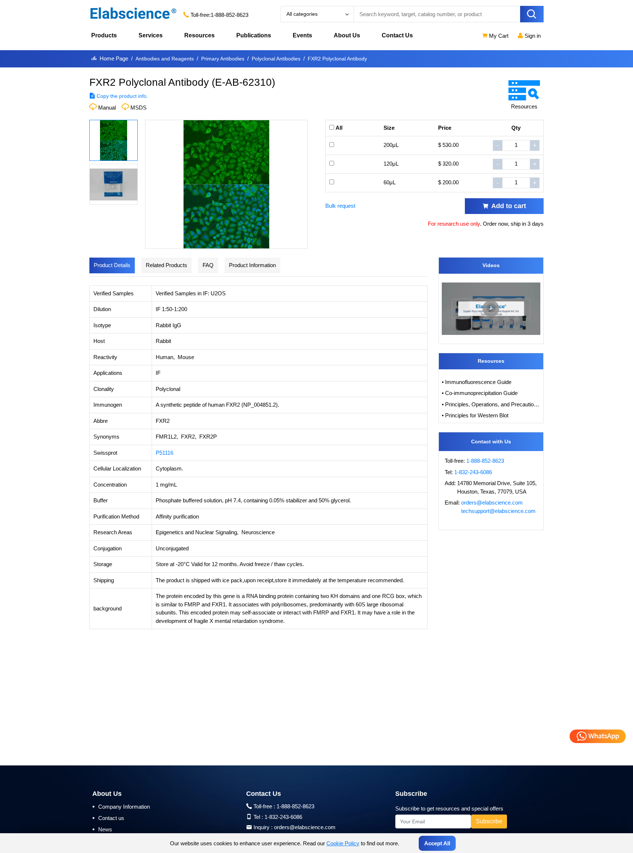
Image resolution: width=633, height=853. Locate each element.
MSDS (138, 107)
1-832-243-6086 (473, 472)
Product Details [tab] (112, 265)
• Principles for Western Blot (475, 415)
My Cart (498, 36)
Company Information (121, 806)
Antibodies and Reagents (165, 59)
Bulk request (340, 206)
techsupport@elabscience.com (498, 511)
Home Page (114, 58)
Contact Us (397, 35)
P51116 (164, 453)
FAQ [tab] (208, 265)
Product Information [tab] (252, 265)
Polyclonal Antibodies (276, 59)
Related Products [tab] (166, 265)
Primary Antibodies (222, 59)
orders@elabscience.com (492, 502)
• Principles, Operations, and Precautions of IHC (491, 404)
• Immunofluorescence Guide (476, 382)
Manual (107, 107)
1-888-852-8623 (229, 15)
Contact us (108, 817)
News (102, 829)
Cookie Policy (342, 843)
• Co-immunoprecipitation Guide (480, 393)
